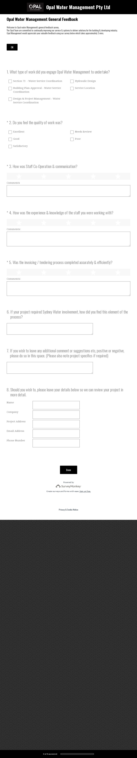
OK (12, 47)
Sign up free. (85, 491)
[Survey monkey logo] (68, 486)
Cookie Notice (72, 509)
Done (68, 470)
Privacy (62, 509)
